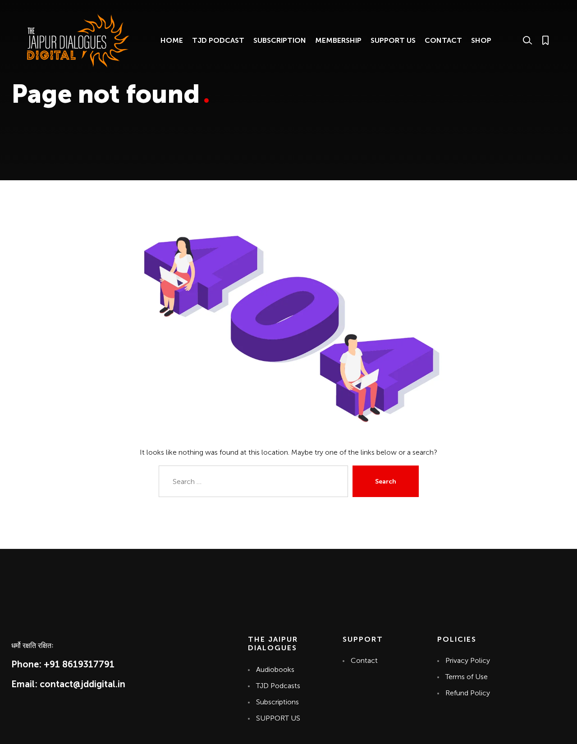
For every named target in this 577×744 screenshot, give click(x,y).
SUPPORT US (393, 40)
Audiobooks (275, 669)
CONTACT (443, 40)
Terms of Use (466, 676)
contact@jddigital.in (82, 684)
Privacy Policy (467, 660)
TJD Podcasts (278, 685)
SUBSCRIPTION (279, 40)
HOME (171, 40)
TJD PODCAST (218, 40)
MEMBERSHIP (338, 40)
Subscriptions (277, 702)
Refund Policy (467, 693)
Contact (364, 660)
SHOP (481, 40)
